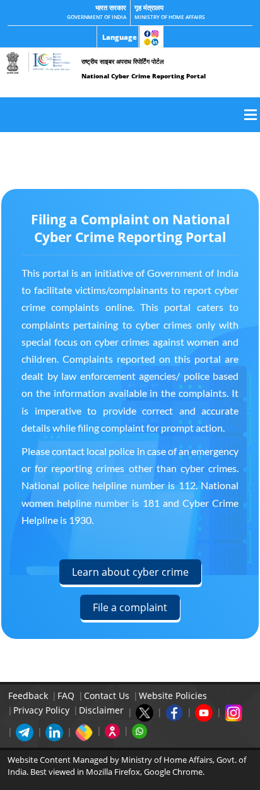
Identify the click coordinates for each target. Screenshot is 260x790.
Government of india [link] (96, 16)
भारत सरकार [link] (110, 7)
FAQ (65, 696)
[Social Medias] (151, 37)
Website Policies (173, 696)
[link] (118, 37)
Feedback (28, 696)
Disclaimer (101, 710)
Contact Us (106, 696)
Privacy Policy (41, 710)
